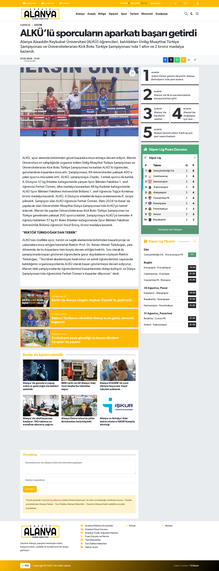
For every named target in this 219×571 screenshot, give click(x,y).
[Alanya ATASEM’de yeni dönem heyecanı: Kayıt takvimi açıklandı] (118, 370)
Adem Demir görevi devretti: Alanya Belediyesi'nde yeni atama (172, 78)
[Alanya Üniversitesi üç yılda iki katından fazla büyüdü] (79, 405)
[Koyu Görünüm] (191, 14)
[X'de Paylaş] (171, 60)
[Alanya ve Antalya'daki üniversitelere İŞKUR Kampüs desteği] (118, 405)
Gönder (30, 489)
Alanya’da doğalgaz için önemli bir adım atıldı (189, 116)
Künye (132, 525)
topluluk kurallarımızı (52, 500)
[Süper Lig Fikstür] (194, 241)
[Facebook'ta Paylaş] (165, 60)
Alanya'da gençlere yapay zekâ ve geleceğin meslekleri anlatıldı (41, 386)
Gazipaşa (161, 13)
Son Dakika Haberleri (96, 543)
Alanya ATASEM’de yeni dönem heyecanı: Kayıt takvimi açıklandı (114, 386)
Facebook (49, 3)
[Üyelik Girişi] (196, 3)
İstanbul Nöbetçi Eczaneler (99, 525)
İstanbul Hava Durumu (96, 529)
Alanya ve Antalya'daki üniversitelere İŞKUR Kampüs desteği (117, 421)
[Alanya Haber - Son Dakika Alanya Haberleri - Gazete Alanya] (40, 13)
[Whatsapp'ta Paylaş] (177, 60)
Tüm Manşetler (93, 540)
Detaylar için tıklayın (170, 229)
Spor (124, 13)
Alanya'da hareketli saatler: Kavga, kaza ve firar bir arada (160, 116)
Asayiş (91, 13)
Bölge (102, 13)
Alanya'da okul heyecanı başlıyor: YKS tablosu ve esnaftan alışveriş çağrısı (38, 421)
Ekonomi (147, 13)
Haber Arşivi (91, 547)
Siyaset (113, 13)
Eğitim (38, 25)
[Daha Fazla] (183, 60)
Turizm (134, 13)
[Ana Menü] (197, 14)
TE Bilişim (194, 565)
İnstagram (30, 3)
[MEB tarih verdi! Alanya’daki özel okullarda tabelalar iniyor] (79, 370)
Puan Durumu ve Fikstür (97, 536)
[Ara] (186, 14)
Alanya (80, 13)
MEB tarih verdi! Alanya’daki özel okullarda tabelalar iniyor (78, 386)
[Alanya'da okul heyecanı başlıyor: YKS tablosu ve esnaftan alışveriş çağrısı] (41, 405)
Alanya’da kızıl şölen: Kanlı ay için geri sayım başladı (173, 135)
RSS (27, 565)
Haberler (25, 25)
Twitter (65, 3)
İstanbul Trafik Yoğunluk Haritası (101, 533)
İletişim (169, 525)
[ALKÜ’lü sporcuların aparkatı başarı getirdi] (79, 101)
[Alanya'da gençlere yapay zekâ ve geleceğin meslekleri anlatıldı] (41, 370)
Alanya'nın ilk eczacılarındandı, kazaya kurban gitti (172, 97)
